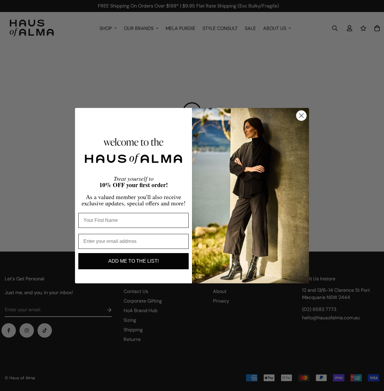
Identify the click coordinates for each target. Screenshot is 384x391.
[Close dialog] (301, 115)
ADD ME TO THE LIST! (133, 261)
